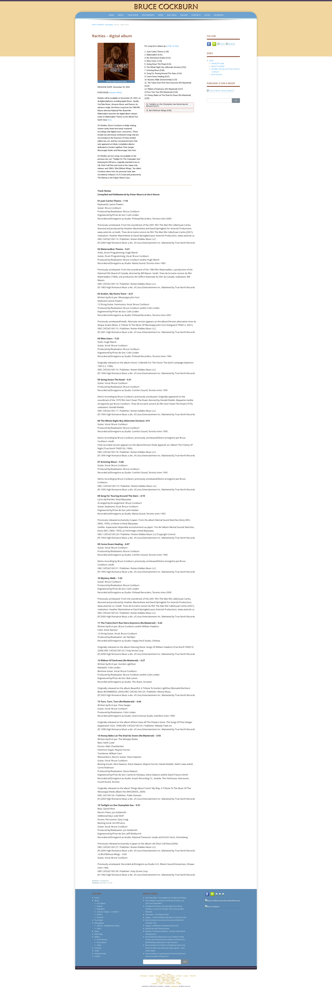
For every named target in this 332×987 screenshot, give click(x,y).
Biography (101, 909)
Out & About (101, 942)
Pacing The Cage (218, 63)
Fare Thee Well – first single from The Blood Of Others (165, 898)
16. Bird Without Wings (156, 110)
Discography (148, 15)
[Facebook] (209, 44)
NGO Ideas (172, 15)
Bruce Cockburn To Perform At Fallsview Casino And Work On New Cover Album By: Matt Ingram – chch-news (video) (165, 948)
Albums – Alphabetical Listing (108, 925)
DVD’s (211, 60)
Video (99, 945)
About (121, 15)
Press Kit (100, 917)
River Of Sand (217, 74)
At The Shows (102, 939)
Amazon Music (115, 92)
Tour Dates (132, 15)
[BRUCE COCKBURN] (166, 6)
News (160, 15)
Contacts (196, 15)
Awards (99, 906)
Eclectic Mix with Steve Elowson (157, 928)
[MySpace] (230, 44)
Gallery (184, 15)
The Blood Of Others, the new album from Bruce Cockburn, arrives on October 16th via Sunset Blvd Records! (164, 909)
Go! (235, 100)
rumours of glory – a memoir (108, 912)
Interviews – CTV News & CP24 (157, 914)
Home (111, 15)
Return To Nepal (218, 66)
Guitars (99, 914)
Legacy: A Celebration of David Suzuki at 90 (161, 925)
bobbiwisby (174, 986)
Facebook (218, 15)
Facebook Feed (100, 953)
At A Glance (101, 903)
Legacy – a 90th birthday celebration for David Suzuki (165, 917)
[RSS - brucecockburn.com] (223, 894)
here (110, 120)
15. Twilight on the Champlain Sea (161, 104)
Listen (207, 15)
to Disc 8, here (172, 46)
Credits (97, 956)
